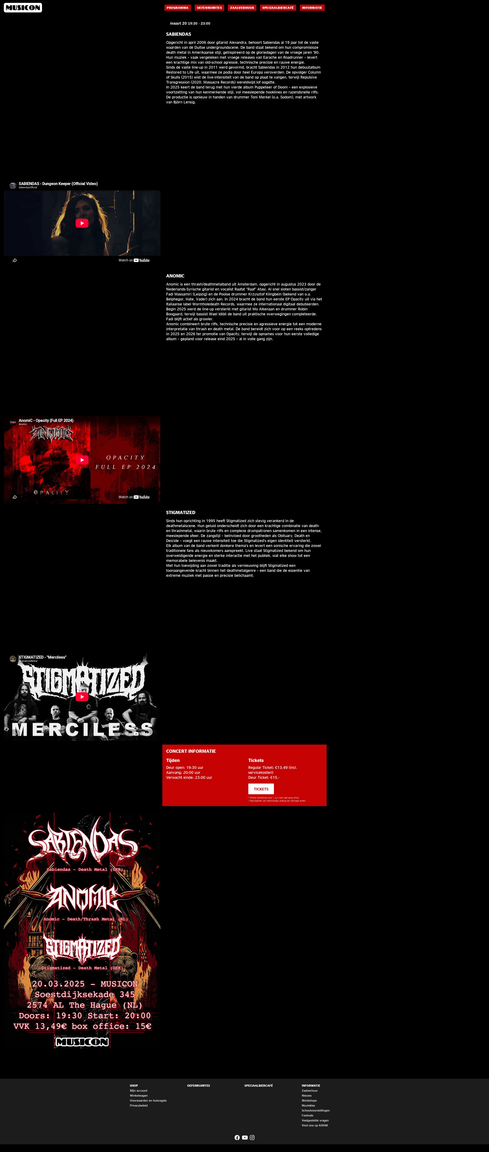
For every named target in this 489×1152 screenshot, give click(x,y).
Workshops (309, 1100)
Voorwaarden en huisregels (148, 1100)
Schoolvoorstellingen (316, 1110)
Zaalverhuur (242, 7)
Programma (178, 7)
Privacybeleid (139, 1105)
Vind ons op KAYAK (315, 1125)
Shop (134, 1085)
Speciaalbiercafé (278, 7)
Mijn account (138, 1090)
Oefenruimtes (209, 7)
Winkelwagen (139, 1095)
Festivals (307, 1115)
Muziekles (308, 1105)
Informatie (312, 7)
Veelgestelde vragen (315, 1120)
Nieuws (307, 1095)
